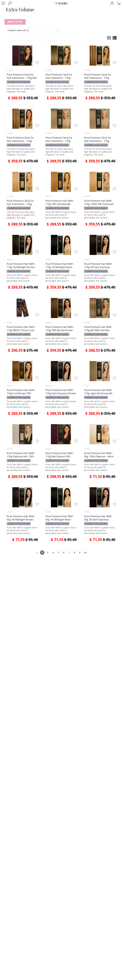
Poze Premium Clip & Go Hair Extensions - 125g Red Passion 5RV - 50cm (22, 78)
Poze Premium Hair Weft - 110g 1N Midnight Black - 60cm (59, 267)
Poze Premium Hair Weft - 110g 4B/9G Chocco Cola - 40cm (21, 330)
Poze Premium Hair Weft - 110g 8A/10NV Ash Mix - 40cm (98, 330)
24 (85, 552)
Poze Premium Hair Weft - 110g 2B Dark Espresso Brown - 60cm (98, 267)
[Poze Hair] (61, 3)
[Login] (112, 3)
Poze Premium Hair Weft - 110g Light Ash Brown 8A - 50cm (99, 393)
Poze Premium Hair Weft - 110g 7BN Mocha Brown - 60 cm (59, 330)
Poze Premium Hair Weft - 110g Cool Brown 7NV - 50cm (21, 393)
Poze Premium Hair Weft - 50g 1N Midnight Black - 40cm (59, 519)
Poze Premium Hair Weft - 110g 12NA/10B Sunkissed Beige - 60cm (98, 204)
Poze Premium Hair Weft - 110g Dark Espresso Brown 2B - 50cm (60, 393)
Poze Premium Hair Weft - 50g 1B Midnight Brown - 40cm (21, 519)
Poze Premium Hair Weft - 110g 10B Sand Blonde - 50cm (59, 204)
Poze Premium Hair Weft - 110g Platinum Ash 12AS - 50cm (21, 456)
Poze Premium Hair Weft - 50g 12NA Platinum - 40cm (98, 455)
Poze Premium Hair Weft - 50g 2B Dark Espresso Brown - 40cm (98, 519)
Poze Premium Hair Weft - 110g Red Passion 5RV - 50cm (59, 456)
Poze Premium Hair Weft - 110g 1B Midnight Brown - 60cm (21, 267)
